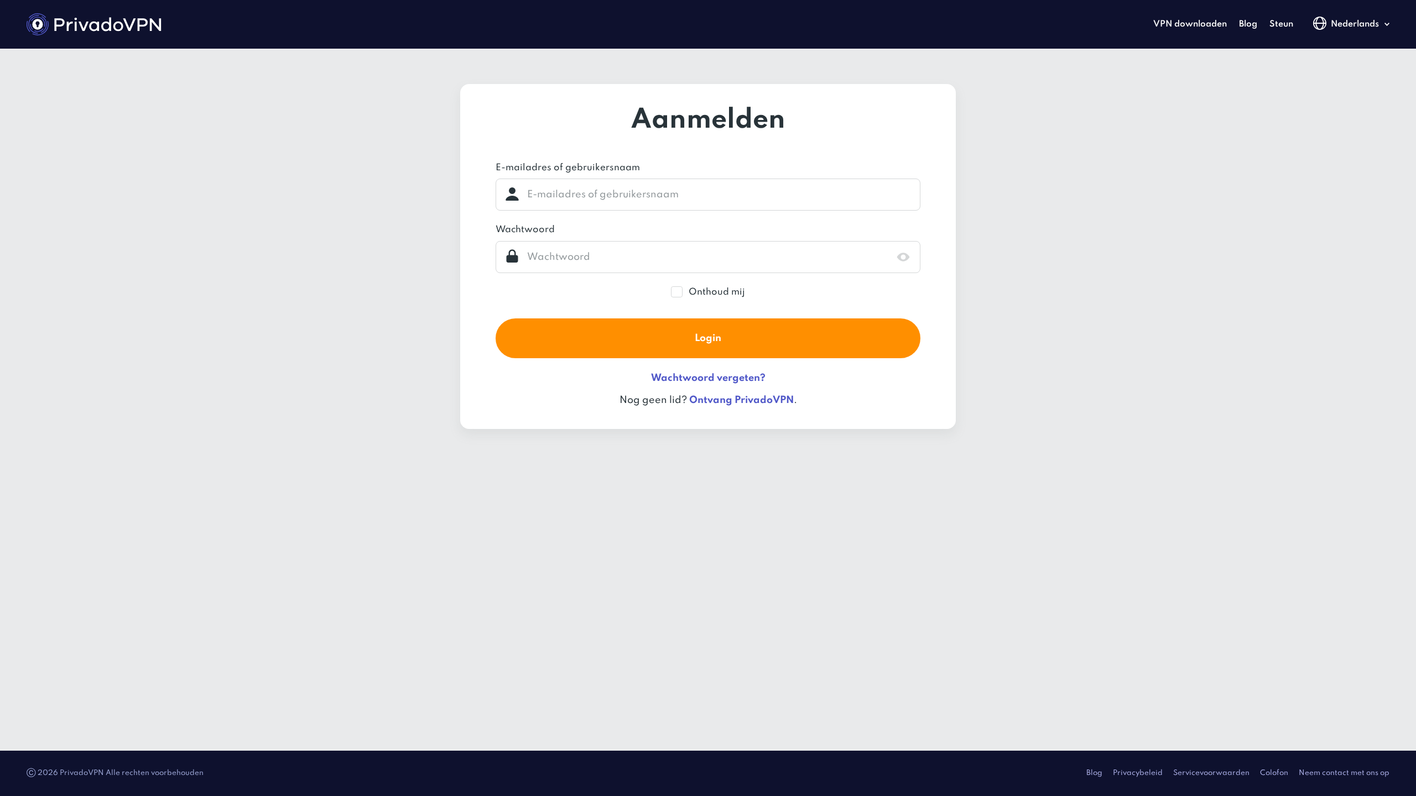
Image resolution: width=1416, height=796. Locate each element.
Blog (1248, 24)
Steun (1281, 24)
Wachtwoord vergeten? (708, 378)
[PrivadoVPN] (94, 24)
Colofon (1274, 773)
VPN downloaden (1190, 24)
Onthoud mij (717, 292)
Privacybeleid (1138, 773)
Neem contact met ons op (1344, 773)
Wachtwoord (525, 229)
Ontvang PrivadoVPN (741, 400)
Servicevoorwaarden (1211, 773)
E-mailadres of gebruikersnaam (568, 167)
